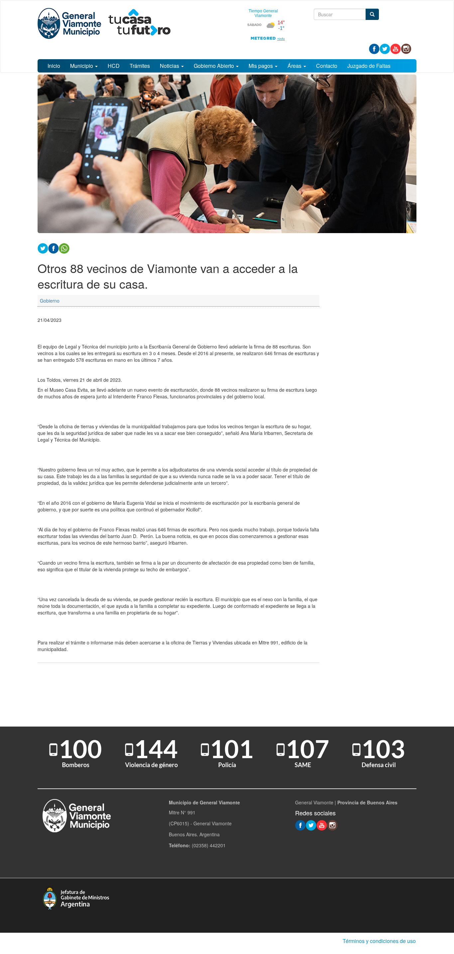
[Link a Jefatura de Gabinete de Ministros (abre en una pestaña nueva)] (76, 897)
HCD (114, 65)
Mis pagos (261, 65)
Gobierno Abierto (214, 65)
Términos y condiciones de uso (379, 941)
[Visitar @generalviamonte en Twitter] (385, 48)
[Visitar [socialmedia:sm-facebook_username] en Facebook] (53, 247)
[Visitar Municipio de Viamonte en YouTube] (395, 48)
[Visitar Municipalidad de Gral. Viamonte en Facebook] (374, 48)
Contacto (326, 65)
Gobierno (49, 300)
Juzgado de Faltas (369, 65)
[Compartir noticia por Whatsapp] (64, 247)
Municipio (82, 65)
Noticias (170, 65)
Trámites (140, 65)
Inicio (54, 65)
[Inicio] (104, 23)
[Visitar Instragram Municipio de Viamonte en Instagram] (406, 48)
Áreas (295, 65)
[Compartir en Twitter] (43, 247)
